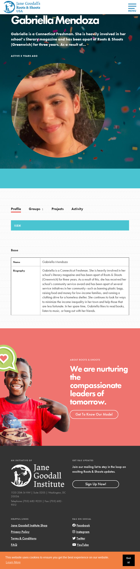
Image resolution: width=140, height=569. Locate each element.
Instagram (83, 532)
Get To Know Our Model (93, 414)
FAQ (14, 545)
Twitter (81, 538)
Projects (58, 209)
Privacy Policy (20, 532)
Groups (36, 209)
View (17, 225)
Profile (16, 209)
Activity (77, 209)
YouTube (83, 545)
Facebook (83, 525)
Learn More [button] (13, 562)
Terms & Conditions (23, 538)
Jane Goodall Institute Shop (29, 525)
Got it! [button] (128, 560)
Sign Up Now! (95, 484)
